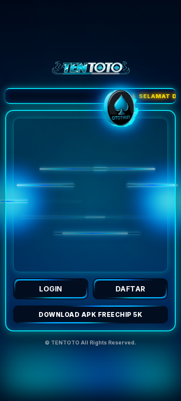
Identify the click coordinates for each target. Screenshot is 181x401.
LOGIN (50, 288)
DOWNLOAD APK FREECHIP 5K (90, 314)
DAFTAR (130, 288)
